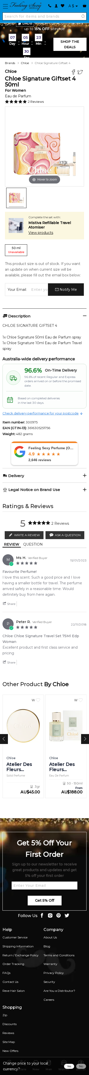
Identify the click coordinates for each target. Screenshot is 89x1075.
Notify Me (68, 289)
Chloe (25, 63)
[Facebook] (74, 73)
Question (33, 544)
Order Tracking (13, 964)
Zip (4, 1015)
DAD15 (27, 23)
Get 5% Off (44, 900)
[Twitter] (80, 73)
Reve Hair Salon (13, 991)
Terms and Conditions (59, 955)
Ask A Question (68, 535)
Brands (10, 63)
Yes (69, 1066)
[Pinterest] (58, 916)
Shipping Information (18, 946)
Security (49, 982)
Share (10, 604)
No (81, 1066)
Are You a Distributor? (59, 991)
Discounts (9, 1024)
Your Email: (17, 289)
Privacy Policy (54, 973)
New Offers (10, 1051)
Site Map (8, 1042)
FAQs (6, 973)
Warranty (50, 964)
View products (40, 232)
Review (11, 544)
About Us (50, 937)
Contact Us (10, 982)
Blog (47, 946)
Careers (49, 999)
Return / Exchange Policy (20, 955)
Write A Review (27, 535)
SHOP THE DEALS (70, 44)
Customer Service (14, 937)
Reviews (8, 1033)
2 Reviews (36, 102)
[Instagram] (50, 916)
